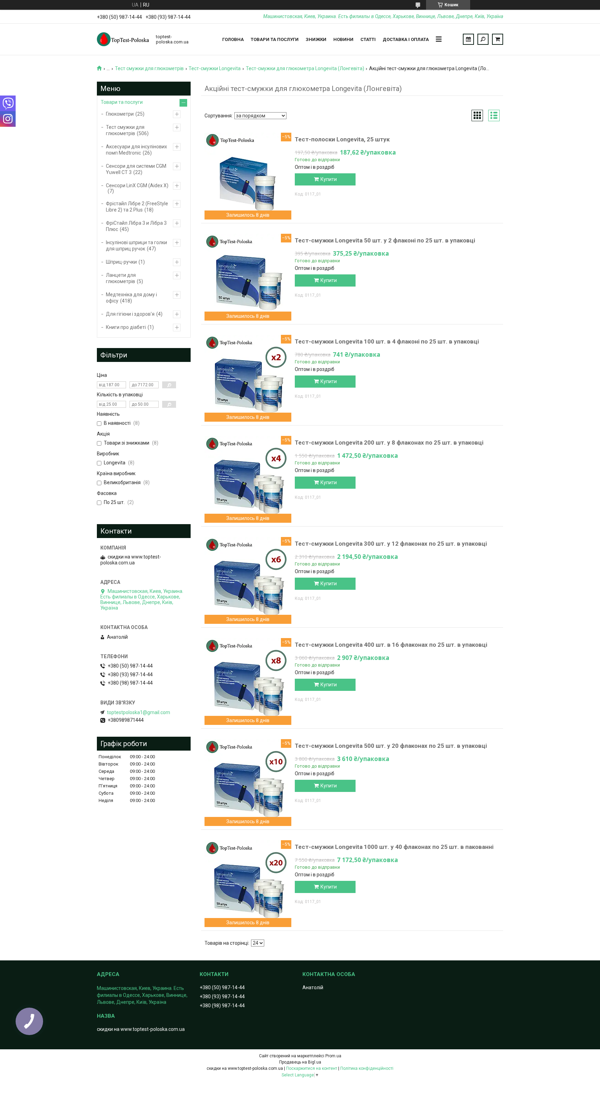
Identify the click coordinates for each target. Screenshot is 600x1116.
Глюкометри (120, 114)
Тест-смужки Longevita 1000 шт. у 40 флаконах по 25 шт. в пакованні (394, 847)
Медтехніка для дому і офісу (131, 298)
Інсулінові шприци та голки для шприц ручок (136, 245)
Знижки (316, 39)
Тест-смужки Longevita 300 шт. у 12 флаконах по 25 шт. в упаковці (391, 543)
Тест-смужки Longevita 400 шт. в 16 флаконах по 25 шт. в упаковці (391, 645)
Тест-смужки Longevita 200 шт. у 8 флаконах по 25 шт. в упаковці (389, 442)
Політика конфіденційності (366, 1068)
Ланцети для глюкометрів (121, 278)
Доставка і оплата (406, 39)
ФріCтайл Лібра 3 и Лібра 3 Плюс (136, 226)
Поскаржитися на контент (311, 1068)
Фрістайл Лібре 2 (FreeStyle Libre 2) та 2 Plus (137, 207)
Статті (368, 39)
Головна (233, 39)
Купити (328, 179)
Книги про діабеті (126, 327)
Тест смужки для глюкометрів (149, 68)
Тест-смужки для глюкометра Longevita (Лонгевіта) (305, 68)
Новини (343, 39)
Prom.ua (333, 1055)
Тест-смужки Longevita (215, 68)
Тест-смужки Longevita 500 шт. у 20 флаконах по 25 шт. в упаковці (391, 746)
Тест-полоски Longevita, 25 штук (342, 139)
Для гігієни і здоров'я (130, 314)
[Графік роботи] (468, 39)
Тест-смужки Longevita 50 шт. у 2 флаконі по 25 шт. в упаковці (385, 240)
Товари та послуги (275, 39)
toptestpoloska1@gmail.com (138, 712)
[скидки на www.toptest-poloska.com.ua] (123, 39)
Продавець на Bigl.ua (300, 1062)
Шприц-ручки (121, 262)
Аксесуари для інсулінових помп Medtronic (136, 150)
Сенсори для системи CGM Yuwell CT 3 (136, 169)
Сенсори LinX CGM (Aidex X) (137, 185)
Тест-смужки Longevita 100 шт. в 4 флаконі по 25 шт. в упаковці (387, 341)
